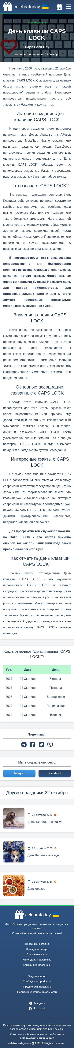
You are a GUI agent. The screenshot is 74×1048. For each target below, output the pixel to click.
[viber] (50, 744)
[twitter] (41, 744)
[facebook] (32, 744)
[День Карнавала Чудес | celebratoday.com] (13, 851)
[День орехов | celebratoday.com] (13, 885)
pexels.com (46, 1037)
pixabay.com (28, 1037)
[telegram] (24, 744)
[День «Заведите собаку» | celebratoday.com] (13, 818)
